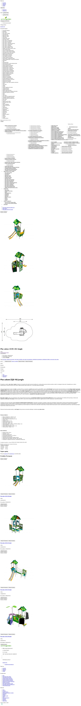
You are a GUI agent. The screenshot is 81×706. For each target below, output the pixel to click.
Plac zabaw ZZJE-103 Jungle (5, 589)
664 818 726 (2, 26)
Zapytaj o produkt (15, 361)
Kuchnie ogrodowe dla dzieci (8, 679)
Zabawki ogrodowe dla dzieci (8, 680)
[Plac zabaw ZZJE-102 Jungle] (17, 279)
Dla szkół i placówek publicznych (8, 684)
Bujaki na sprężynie (6, 682)
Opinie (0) (4, 376)
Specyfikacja (5, 375)
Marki (4, 696)
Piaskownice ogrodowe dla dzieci (8, 681)
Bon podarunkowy (6, 697)
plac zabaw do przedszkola (27, 359)
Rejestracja (4, 9)
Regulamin (4, 693)
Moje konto (2, 7)
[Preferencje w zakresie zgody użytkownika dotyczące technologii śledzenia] (2, 704)
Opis (3, 374)
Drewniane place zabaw (7, 676)
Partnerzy (4, 698)
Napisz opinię (6, 352)
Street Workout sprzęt (6, 685)
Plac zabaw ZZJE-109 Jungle (5, 636)
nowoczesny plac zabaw (54, 359)
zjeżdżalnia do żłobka (46, 359)
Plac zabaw (4, 359)
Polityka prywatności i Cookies (8, 692)
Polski (7, 12)
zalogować (6, 453)
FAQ (3, 689)
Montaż (4, 694)
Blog (3, 675)
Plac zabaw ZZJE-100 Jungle (5, 496)
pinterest (4, 4)
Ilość (1, 361)
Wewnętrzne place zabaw (7, 677)
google (4, 5)
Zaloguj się (5, 10)
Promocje (4, 699)
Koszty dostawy (5, 691)
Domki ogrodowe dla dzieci (7, 678)
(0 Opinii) (2, 352)
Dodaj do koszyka (8, 361)
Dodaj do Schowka (21, 361)
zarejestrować (11, 453)
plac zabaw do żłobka (18, 359)
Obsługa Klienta (3, 24)
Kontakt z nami (5, 695)
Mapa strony (5, 700)
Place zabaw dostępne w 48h (8, 683)
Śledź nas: (2, 0)
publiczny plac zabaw (10, 359)
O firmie (4, 690)
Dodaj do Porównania (29, 361)
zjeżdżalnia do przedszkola (37, 359)
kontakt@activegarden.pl (9, 664)
